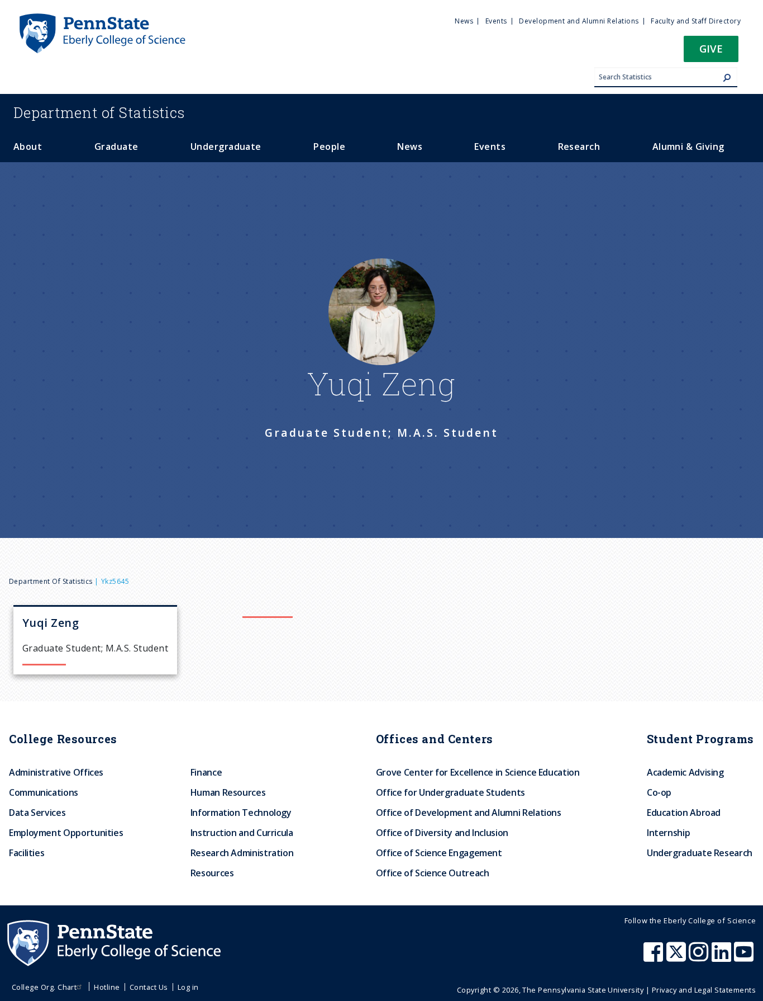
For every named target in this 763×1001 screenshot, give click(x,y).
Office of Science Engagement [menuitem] (439, 853)
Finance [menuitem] (206, 772)
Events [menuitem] (496, 21)
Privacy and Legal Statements (704, 990)
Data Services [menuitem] (37, 812)
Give (711, 48)
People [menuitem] (329, 146)
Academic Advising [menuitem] (685, 772)
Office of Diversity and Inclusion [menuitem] (442, 833)
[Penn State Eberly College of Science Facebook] (654, 957)
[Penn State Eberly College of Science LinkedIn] (723, 957)
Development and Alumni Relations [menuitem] (578, 21)
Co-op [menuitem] (659, 792)
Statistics (99, 112)
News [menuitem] (464, 21)
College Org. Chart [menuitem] (44, 987)
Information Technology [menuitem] (241, 812)
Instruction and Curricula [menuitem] (241, 833)
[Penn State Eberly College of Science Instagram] (700, 957)
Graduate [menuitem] (116, 146)
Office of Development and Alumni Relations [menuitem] (468, 812)
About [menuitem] (27, 146)
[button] (711, 52)
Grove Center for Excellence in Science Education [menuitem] (478, 772)
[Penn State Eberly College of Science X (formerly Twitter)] (677, 957)
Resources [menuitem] (212, 873)
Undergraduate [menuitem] (225, 146)
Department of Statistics (51, 581)
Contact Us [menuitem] (149, 987)
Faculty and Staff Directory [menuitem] (696, 21)
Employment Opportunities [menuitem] (66, 833)
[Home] (101, 18)
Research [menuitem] (579, 146)
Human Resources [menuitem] (228, 792)
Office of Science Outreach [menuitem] (432, 873)
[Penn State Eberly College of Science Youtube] (745, 957)
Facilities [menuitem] (26, 853)
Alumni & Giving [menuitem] (688, 146)
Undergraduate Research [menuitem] (699, 853)
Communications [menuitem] (43, 792)
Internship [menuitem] (668, 833)
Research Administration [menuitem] (242, 853)
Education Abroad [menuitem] (684, 812)
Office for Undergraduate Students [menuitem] (450, 792)
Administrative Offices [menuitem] (56, 772)
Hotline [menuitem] (107, 987)
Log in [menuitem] (188, 987)
